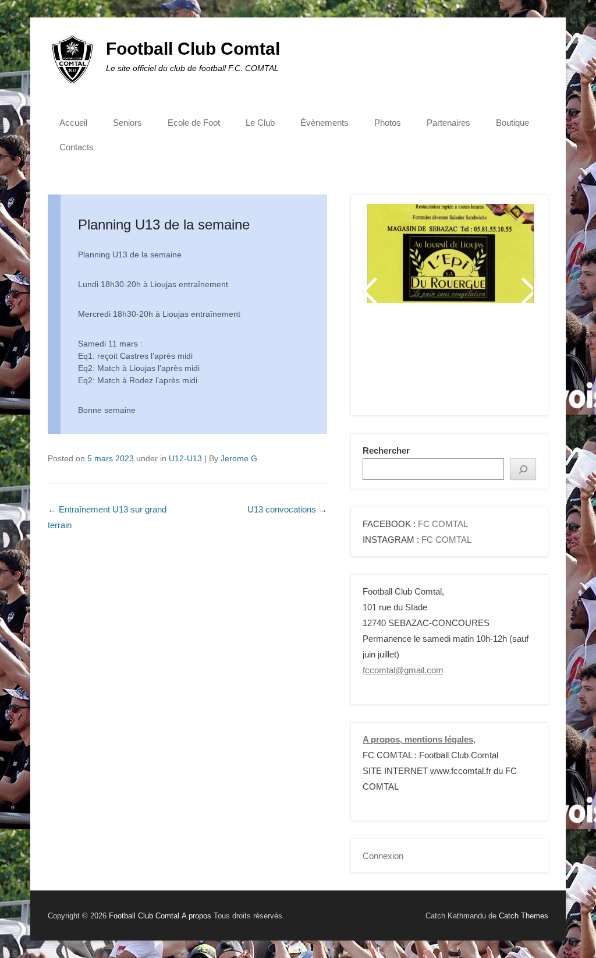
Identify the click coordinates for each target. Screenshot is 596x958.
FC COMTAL (443, 524)
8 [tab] (494, 363)
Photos (387, 123)
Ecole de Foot (194, 123)
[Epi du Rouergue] (449, 253)
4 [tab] (436, 363)
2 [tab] (407, 363)
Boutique (512, 123)
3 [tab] (421, 363)
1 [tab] (392, 363)
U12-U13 (185, 458)
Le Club (260, 123)
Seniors (127, 123)
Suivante (526, 290)
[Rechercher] (523, 469)
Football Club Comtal (193, 48)
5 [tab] (450, 363)
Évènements (324, 123)
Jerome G (239, 458)
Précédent (372, 290)
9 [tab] (509, 363)
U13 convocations (287, 509)
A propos (196, 915)
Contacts (76, 147)
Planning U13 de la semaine (164, 224)
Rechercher (386, 450)
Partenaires (448, 123)
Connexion (383, 856)
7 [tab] (480, 363)
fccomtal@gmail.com (403, 670)
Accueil (73, 123)
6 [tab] (465, 363)
